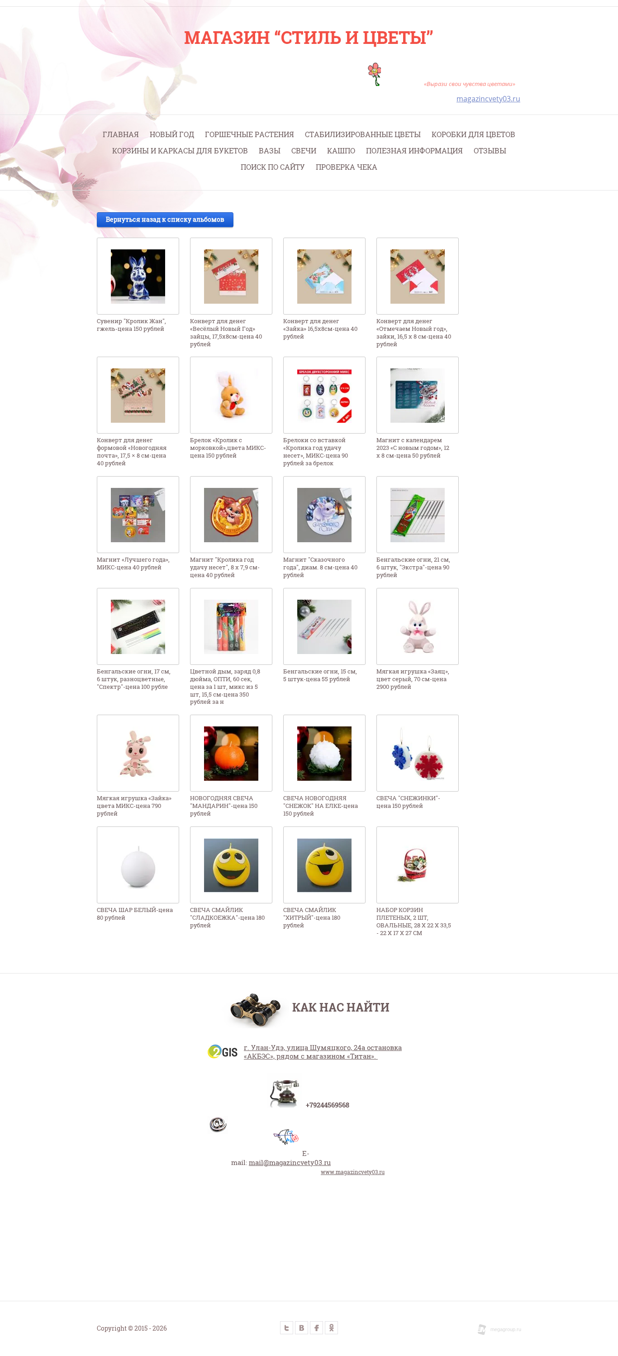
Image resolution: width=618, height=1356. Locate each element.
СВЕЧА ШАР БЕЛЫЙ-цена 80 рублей (135, 914)
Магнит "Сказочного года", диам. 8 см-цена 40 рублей (320, 567)
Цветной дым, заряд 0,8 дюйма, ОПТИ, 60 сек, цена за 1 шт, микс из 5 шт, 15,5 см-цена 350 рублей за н (225, 687)
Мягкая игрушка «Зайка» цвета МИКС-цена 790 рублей (134, 805)
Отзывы (490, 150)
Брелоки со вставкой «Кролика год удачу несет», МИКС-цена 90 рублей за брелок (315, 451)
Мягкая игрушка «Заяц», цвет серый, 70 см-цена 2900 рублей (412, 679)
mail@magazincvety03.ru (290, 1162)
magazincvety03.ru (488, 99)
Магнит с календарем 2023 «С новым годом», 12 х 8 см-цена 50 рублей (412, 447)
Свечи (303, 150)
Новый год (172, 134)
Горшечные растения (249, 134)
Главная (121, 134)
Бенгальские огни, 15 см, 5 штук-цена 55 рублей (320, 675)
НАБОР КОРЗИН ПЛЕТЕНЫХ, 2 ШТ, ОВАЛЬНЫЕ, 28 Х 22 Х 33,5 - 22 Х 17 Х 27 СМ (413, 921)
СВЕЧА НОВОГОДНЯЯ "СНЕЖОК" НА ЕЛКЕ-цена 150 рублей (320, 805)
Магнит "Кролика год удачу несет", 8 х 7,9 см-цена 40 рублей (225, 567)
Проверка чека (346, 167)
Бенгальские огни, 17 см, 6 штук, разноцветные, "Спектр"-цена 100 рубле (134, 679)
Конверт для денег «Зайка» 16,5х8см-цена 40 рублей (320, 328)
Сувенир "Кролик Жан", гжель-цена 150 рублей (131, 325)
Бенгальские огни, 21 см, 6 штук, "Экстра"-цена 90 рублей (413, 567)
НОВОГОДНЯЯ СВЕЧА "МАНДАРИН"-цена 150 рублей (223, 805)
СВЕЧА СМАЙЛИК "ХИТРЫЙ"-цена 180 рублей (311, 917)
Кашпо (341, 150)
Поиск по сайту (273, 167)
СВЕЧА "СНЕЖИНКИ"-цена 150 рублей (408, 802)
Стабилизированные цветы (363, 134)
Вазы (269, 150)
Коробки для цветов (473, 134)
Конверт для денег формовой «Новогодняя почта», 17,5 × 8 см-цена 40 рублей (131, 451)
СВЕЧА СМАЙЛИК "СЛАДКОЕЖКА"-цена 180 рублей (227, 917)
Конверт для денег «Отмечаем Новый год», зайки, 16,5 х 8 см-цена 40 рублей (413, 332)
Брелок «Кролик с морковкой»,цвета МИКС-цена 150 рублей (228, 447)
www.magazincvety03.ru (353, 1171)
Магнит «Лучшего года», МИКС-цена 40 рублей (133, 563)
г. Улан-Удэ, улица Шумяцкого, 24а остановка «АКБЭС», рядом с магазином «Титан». (323, 1052)
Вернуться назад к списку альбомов (165, 219)
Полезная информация (414, 150)
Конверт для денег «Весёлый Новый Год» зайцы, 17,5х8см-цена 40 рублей (226, 332)
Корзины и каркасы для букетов (180, 150)
